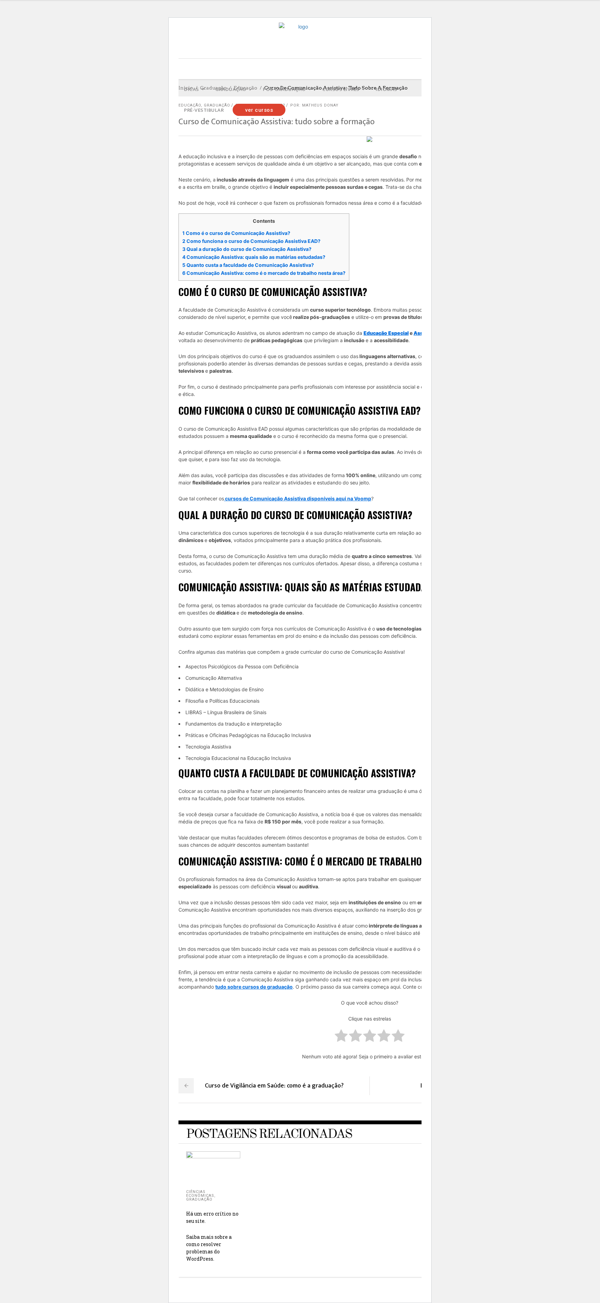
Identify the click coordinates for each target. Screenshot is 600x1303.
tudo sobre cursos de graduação (254, 987)
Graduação (199, 1199)
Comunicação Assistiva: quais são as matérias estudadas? (253, 257)
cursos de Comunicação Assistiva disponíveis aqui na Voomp (297, 498)
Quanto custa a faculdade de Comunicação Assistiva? (248, 265)
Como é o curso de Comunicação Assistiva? (236, 233)
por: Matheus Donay (314, 105)
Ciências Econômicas (200, 1194)
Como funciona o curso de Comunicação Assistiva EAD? (251, 241)
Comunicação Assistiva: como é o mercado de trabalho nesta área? (263, 273)
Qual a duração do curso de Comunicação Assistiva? (246, 249)
